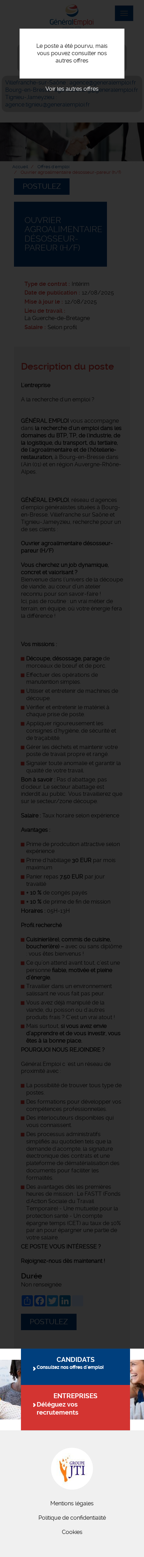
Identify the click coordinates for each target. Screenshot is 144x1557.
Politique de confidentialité (72, 1517)
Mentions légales (72, 1503)
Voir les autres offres (72, 89)
